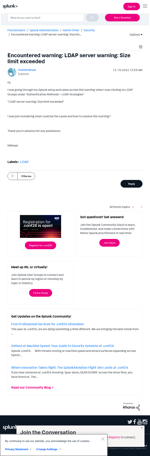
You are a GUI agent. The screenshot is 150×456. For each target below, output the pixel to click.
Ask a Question (122, 17)
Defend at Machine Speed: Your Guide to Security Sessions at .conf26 (62, 346)
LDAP (24, 161)
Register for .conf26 (40, 245)
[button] (140, 47)
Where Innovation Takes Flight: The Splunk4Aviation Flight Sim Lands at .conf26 (69, 367)
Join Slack (109, 242)
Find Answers (16, 30)
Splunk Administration (44, 30)
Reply (131, 183)
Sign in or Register (108, 437)
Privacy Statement (16, 449)
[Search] (92, 17)
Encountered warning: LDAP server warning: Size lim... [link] (46, 34)
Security (89, 30)
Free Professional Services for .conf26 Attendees (47, 324)
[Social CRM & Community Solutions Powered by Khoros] (131, 406)
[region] (54, 445)
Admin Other (71, 30)
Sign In (132, 6)
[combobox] (53, 17)
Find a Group (40, 292)
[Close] (103, 439)
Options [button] (134, 34)
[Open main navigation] (145, 6)
